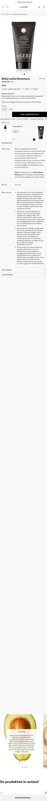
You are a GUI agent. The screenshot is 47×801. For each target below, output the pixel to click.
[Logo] (23, 7)
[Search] (8, 7)
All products (9, 14)
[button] (23, 797)
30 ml (4, 109)
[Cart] (44, 7)
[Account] (39, 7)
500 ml (11, 109)
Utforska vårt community (24, 2)
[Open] (3, 7)
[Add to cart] (34, 139)
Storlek (4, 106)
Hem (3, 14)
